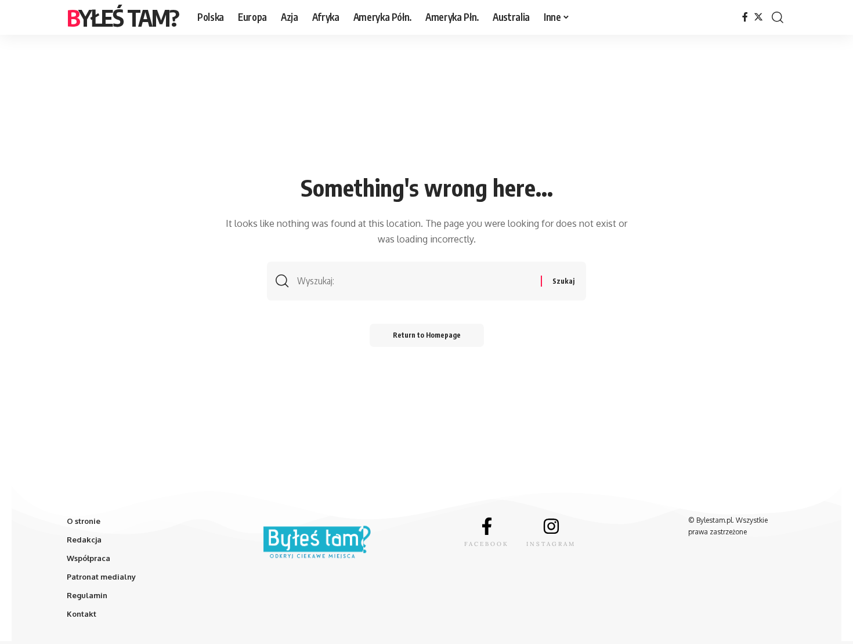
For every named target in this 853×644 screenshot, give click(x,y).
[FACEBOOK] (487, 526)
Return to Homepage (427, 335)
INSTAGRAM (551, 544)
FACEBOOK (486, 544)
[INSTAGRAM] (551, 526)
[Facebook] (745, 17)
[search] (777, 17)
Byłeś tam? (123, 17)
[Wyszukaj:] (414, 281)
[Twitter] (758, 17)
